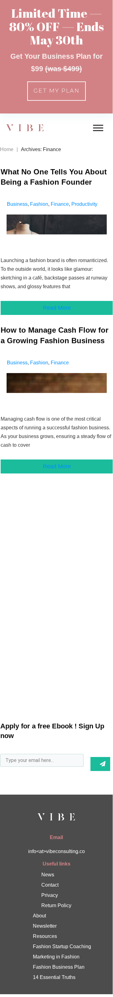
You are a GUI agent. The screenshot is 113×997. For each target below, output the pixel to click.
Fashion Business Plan (59, 967)
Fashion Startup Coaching (62, 946)
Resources (45, 936)
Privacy (49, 895)
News (47, 874)
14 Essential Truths (54, 977)
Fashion (39, 204)
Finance (60, 204)
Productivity (84, 204)
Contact (50, 885)
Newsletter (45, 926)
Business (17, 204)
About (39, 915)
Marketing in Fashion (56, 956)
